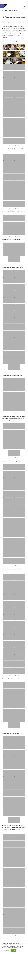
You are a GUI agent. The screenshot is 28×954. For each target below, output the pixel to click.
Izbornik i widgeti (24, 8)
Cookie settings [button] (5, 950)
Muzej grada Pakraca (10, 10)
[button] (2, 6)
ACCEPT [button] (13, 950)
